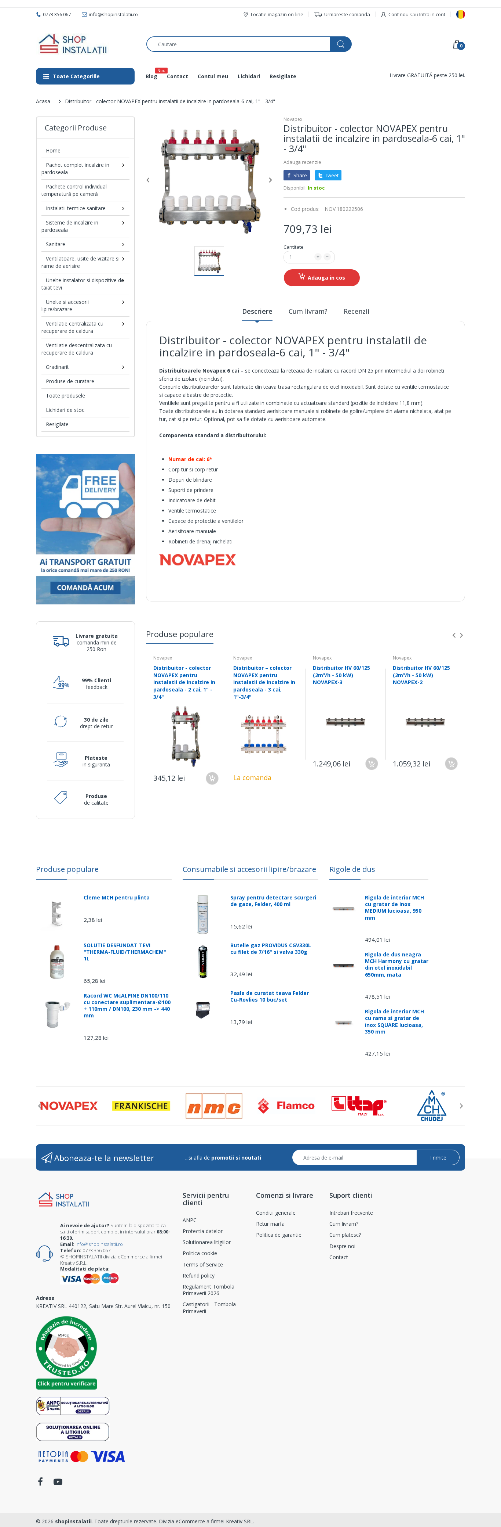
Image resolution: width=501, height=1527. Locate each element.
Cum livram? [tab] (308, 311)
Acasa (43, 101)
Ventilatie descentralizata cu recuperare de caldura (76, 349)
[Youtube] (58, 1483)
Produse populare (67, 869)
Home (53, 150)
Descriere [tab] (257, 311)
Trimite (437, 1157)
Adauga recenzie (302, 162)
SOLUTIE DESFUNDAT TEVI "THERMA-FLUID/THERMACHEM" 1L (125, 952)
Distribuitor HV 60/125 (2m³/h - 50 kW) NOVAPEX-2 (421, 675)
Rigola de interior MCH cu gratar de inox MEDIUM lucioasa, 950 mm (394, 907)
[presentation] (454, 635)
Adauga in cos (326, 277)
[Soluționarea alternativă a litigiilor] (73, 1405)
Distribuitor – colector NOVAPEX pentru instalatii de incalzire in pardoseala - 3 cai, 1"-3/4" (264, 682)
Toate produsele (65, 395)
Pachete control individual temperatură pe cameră (74, 190)
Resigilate (57, 424)
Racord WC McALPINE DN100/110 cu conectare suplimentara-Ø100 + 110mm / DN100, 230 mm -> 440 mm (127, 1005)
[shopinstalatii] (85, 44)
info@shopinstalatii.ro (99, 1244)
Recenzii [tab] (356, 311)
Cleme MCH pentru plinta (117, 897)
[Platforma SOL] (73, 1431)
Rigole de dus (352, 869)
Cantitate (294, 247)
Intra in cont (432, 14)
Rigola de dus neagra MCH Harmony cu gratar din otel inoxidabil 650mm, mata (396, 964)
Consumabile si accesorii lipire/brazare (249, 869)
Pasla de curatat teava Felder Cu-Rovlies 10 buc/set (269, 996)
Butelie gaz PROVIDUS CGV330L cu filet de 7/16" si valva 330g (270, 948)
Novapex (293, 119)
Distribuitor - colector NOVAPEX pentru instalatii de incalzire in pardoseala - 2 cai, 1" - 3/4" (184, 682)
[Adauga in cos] (212, 778)
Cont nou (398, 14)
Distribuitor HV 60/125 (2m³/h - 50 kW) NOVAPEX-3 (341, 675)
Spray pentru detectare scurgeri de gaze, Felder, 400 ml (273, 901)
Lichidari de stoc (65, 409)
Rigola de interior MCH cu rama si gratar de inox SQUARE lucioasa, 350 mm (394, 1021)
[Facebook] (40, 1483)
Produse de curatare (70, 381)
